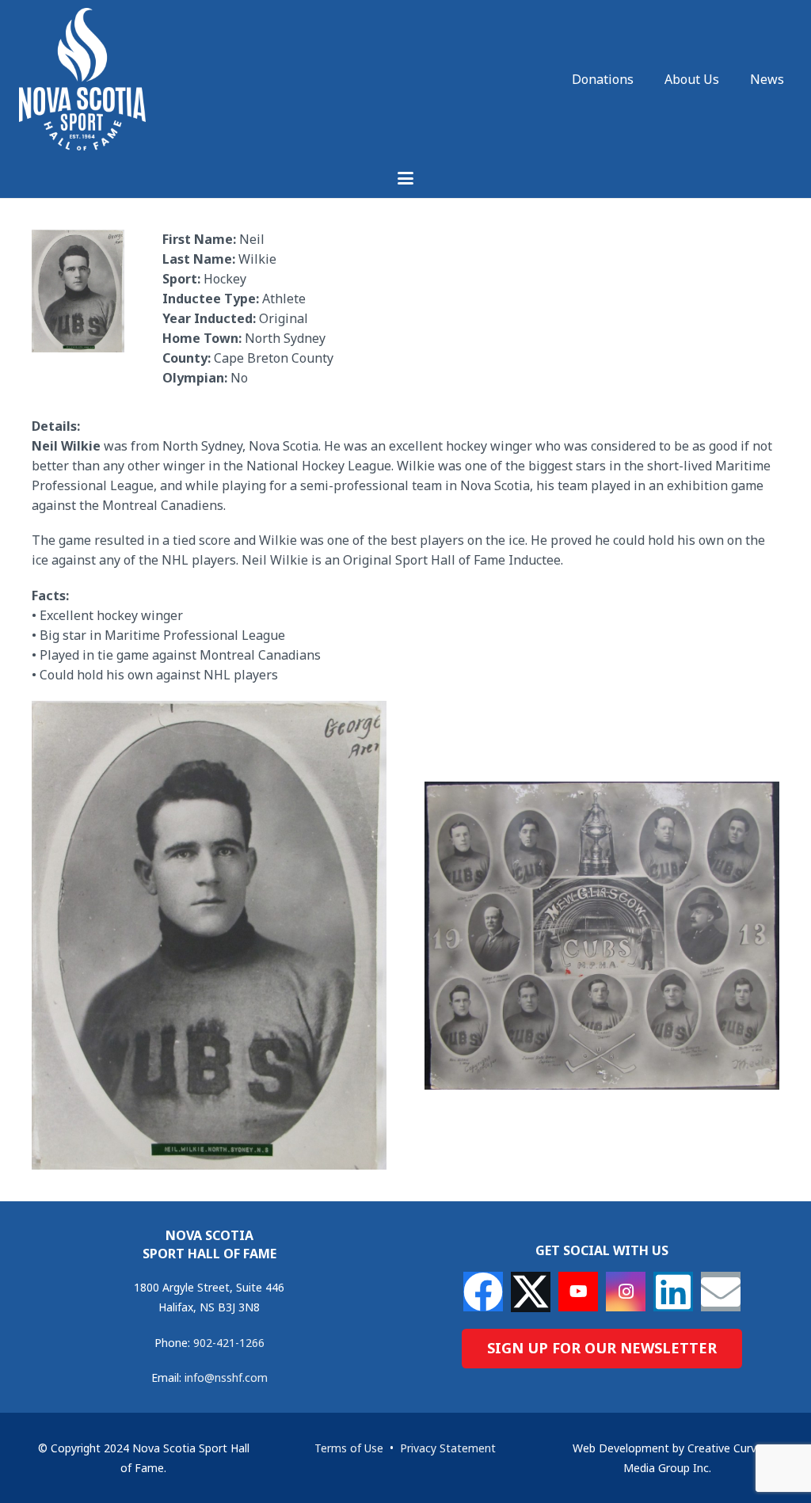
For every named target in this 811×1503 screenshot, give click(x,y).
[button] (405, 178)
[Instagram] (625, 1291)
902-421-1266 (229, 1342)
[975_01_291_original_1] (209, 935)
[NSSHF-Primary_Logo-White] (82, 79)
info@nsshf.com (226, 1377)
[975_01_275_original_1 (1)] (602, 936)
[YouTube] (578, 1291)
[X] (530, 1292)
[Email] (721, 1291)
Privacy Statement (448, 1447)
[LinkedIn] (673, 1291)
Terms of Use (348, 1447)
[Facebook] (483, 1291)
